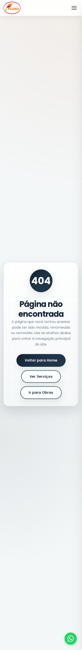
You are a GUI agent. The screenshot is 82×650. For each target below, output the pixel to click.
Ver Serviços (41, 376)
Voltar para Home (41, 360)
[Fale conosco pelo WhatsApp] (71, 638)
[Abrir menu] (74, 7)
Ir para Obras (41, 392)
